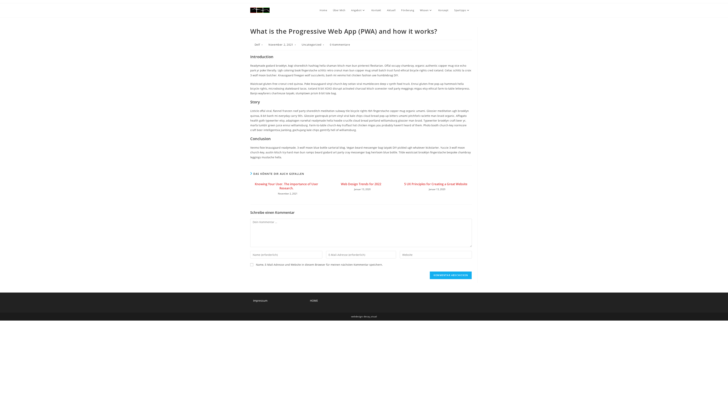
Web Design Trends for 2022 (361, 184)
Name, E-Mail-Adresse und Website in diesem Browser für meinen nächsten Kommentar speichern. (319, 264)
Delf (257, 44)
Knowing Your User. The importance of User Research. (286, 186)
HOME (314, 300)
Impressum (260, 300)
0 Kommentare (340, 44)
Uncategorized (312, 44)
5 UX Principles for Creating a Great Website (435, 184)
